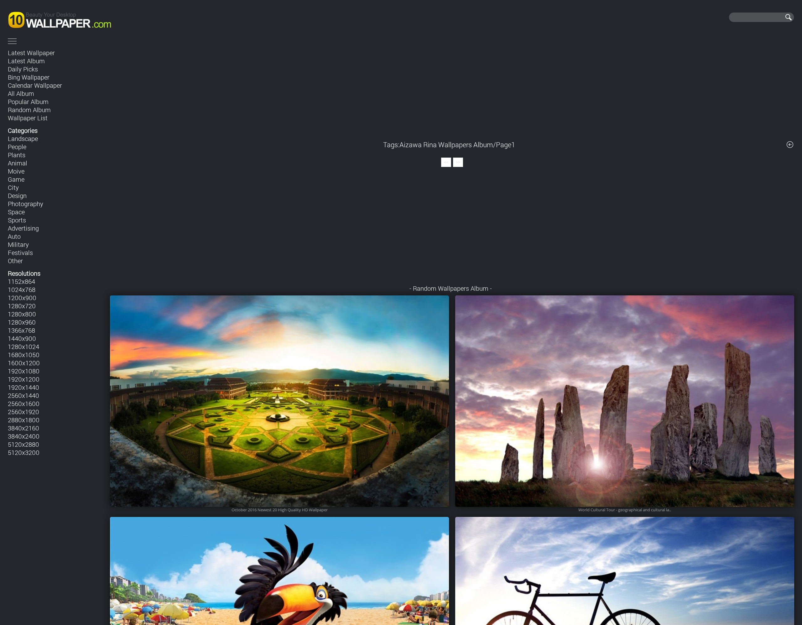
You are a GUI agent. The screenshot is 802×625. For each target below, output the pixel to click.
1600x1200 (24, 363)
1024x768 (21, 289)
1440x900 (22, 338)
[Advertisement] (452, 90)
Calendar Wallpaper (35, 85)
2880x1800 (23, 420)
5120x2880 (23, 444)
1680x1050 (23, 355)
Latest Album (26, 61)
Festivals (20, 252)
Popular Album (28, 101)
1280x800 (22, 314)
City (13, 187)
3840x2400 (23, 436)
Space (16, 212)
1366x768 (21, 330)
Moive (16, 171)
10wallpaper (81, 17)
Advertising (23, 228)
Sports (17, 220)
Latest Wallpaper (31, 53)
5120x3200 (23, 452)
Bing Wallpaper (28, 77)
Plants (16, 155)
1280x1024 (23, 346)
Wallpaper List (28, 118)
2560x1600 (23, 403)
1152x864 (21, 281)
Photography (25, 204)
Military (18, 244)
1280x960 (22, 322)
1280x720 (22, 306)
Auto (14, 236)
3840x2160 (23, 428)
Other (15, 261)
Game (16, 179)
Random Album (29, 110)
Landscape (23, 138)
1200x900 (22, 298)
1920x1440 (23, 387)
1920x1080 (23, 371)
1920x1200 (23, 379)
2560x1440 (23, 395)
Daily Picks (23, 69)
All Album (21, 93)
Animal (17, 163)
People (17, 147)
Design (17, 195)
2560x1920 (23, 412)
